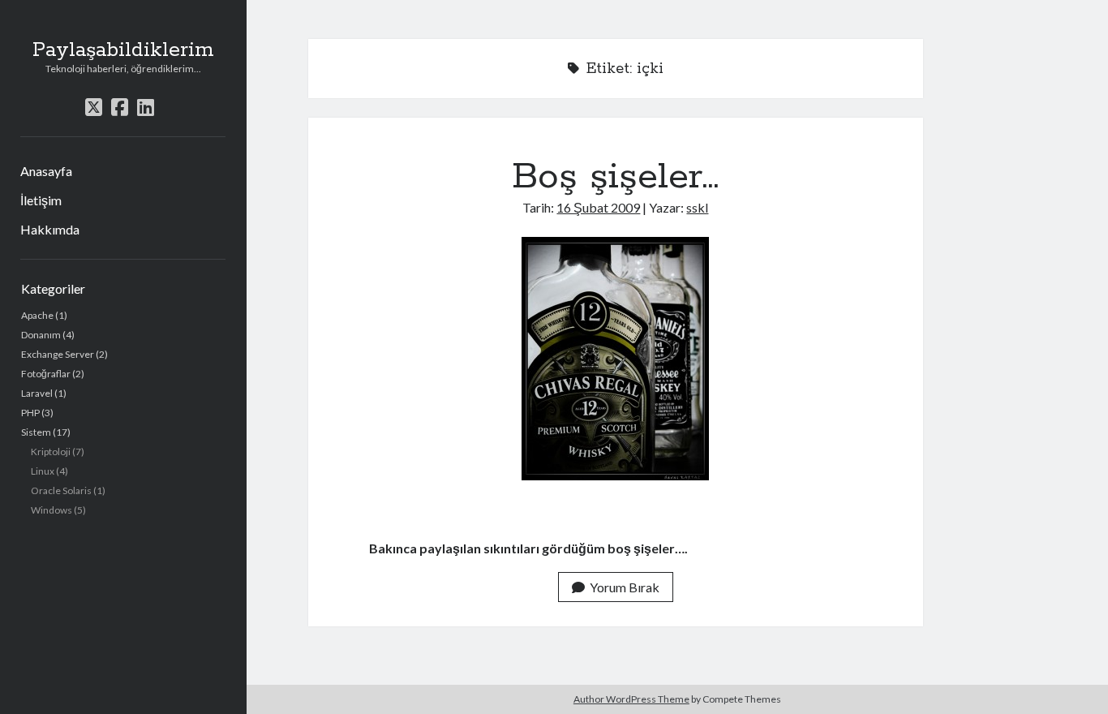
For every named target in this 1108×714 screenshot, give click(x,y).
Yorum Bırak (624, 587)
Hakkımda (49, 229)
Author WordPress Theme (631, 699)
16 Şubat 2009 (598, 207)
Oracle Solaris (61, 490)
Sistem (36, 432)
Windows (51, 510)
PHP (30, 412)
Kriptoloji (51, 451)
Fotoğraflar (46, 374)
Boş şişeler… (615, 176)
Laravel (37, 393)
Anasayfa (46, 170)
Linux (42, 471)
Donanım (41, 335)
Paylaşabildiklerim (123, 50)
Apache (37, 315)
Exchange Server (57, 354)
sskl (697, 207)
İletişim (41, 200)
